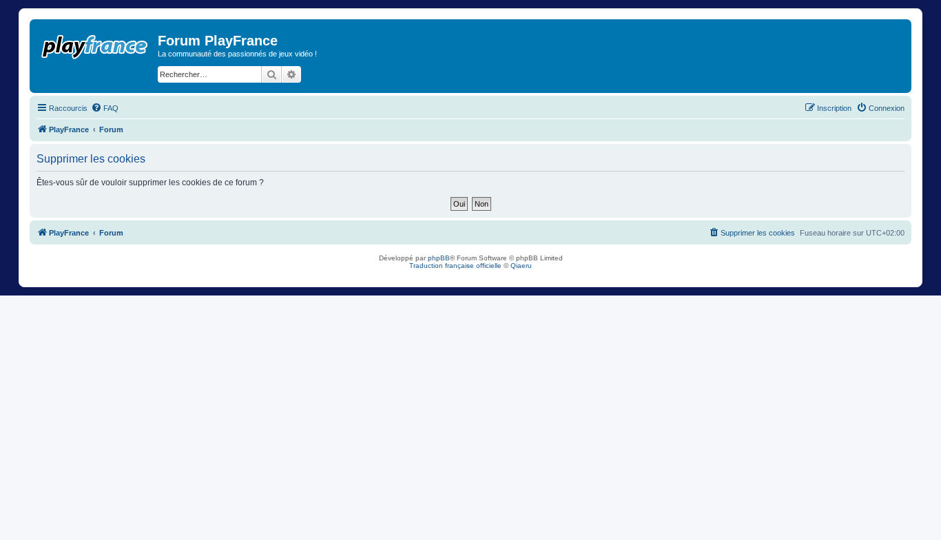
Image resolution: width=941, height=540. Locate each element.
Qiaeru (521, 265)
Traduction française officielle (455, 265)
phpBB (439, 258)
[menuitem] (104, 108)
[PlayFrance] (95, 44)
